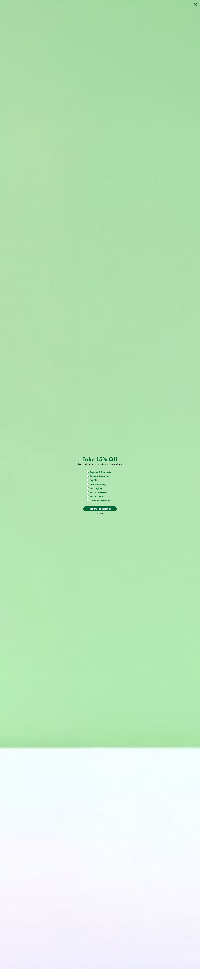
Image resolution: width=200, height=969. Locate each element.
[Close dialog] (196, 4)
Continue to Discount (100, 509)
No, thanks (100, 513)
